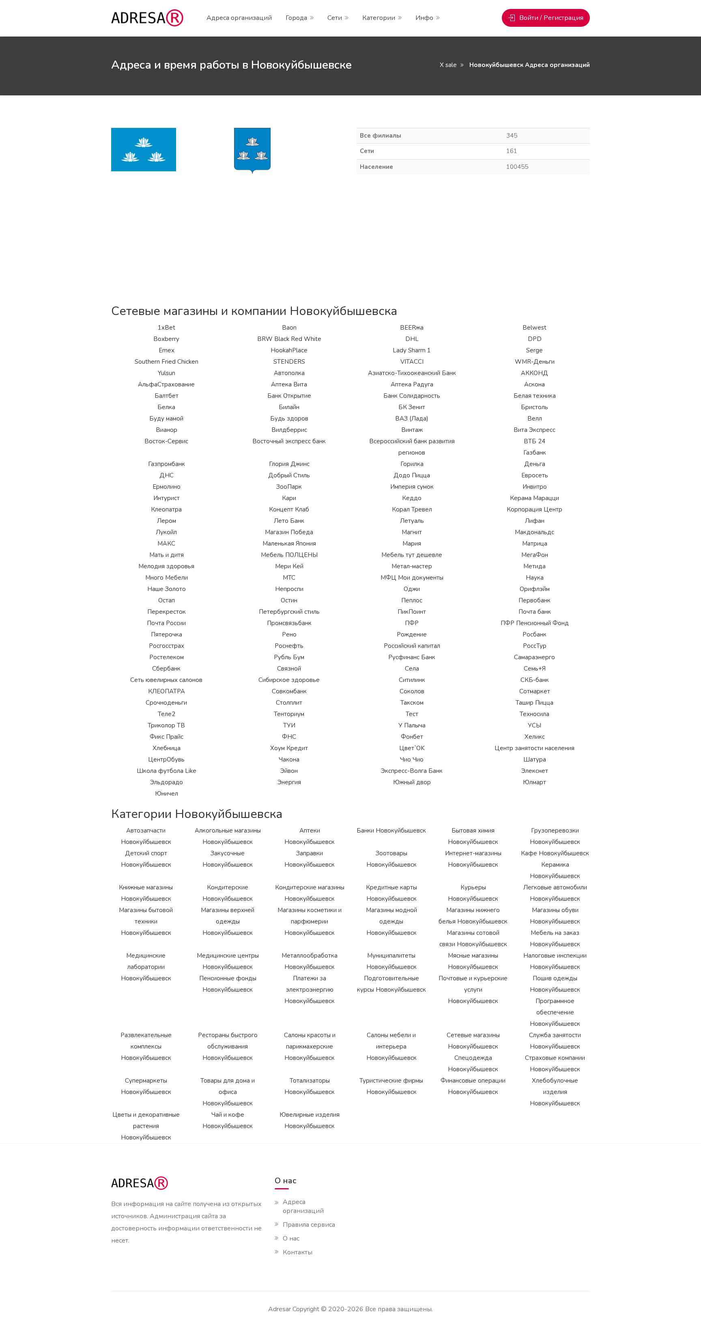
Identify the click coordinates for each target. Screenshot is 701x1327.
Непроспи (289, 589)
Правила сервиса (309, 1224)
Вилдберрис (289, 430)
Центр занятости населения (534, 748)
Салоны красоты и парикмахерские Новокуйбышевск (309, 1046)
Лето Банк (289, 521)
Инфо (424, 17)
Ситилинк (412, 680)
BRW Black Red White (289, 339)
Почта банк (534, 612)
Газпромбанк (166, 464)
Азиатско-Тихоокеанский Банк (412, 373)
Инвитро (535, 487)
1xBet (166, 328)
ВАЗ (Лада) (411, 418)
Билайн (289, 407)
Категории (378, 17)
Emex (166, 350)
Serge (534, 350)
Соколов (412, 691)
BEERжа (412, 328)
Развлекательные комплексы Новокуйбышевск (146, 1046)
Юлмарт (534, 782)
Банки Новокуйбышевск (391, 830)
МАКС (166, 543)
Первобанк (534, 600)
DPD (535, 339)
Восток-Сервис (166, 441)
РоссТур (534, 646)
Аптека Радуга (412, 384)
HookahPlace (289, 350)
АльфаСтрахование (166, 384)
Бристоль (534, 407)
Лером (166, 521)
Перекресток (166, 612)
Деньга (534, 464)
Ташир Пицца (534, 703)
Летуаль (412, 521)
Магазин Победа (289, 532)
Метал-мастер (411, 566)
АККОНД (534, 373)
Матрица (534, 543)
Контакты (297, 1252)
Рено (289, 634)
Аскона (534, 384)
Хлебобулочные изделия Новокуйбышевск (555, 1092)
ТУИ (289, 725)
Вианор (166, 430)
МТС (289, 578)
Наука (535, 578)
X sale (448, 65)
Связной (289, 669)
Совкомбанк (289, 691)
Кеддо (411, 498)
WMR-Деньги (535, 362)
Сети (334, 17)
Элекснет (534, 771)
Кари (289, 498)
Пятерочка (166, 634)
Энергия (289, 782)
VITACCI (412, 362)
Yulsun (166, 373)
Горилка (412, 464)
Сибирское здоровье (289, 680)
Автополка (289, 373)
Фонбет (412, 737)
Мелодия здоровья (166, 566)
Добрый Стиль (289, 475)
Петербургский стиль (289, 612)
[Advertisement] (350, 239)
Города (296, 17)
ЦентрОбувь (166, 759)
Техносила (534, 714)
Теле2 (166, 714)
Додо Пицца (412, 475)
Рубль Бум (289, 657)
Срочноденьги (166, 703)
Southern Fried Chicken (166, 362)
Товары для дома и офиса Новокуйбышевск (227, 1092)
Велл (534, 418)
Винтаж (412, 430)
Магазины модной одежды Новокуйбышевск (391, 921)
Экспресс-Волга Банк (412, 771)
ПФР (412, 623)
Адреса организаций (239, 17)
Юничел (166, 794)
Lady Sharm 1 (412, 350)
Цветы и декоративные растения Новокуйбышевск (146, 1126)
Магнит (412, 532)
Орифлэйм (535, 589)
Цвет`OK (412, 748)
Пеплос (411, 600)
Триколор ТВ (166, 725)
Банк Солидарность (411, 396)
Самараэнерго (534, 657)
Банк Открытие (289, 396)
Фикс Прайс (166, 737)
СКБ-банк (534, 680)
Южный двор (412, 782)
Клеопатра (166, 509)
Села (412, 669)
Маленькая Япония (289, 543)
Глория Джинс (289, 464)
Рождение (412, 634)
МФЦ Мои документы (412, 578)
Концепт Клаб (289, 509)
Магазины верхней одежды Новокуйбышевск (227, 921)
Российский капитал (412, 646)
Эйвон (289, 771)
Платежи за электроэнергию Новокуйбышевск (309, 989)
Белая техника (535, 396)
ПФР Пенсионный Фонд (535, 623)
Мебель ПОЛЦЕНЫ (289, 555)
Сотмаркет (534, 691)
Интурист (166, 498)
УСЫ (534, 725)
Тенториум (289, 714)
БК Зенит (411, 407)
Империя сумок (412, 487)
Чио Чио (412, 759)
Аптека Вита (289, 384)
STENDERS (289, 362)
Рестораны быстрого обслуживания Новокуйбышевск (228, 1046)
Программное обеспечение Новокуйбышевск (555, 1012)
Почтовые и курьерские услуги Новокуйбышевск (473, 989)
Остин (289, 600)
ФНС (289, 737)
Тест (412, 714)
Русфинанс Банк (411, 657)
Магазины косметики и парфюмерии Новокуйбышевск (309, 921)
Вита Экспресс (534, 430)
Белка (166, 407)
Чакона (289, 759)
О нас (291, 1238)
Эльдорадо (166, 782)
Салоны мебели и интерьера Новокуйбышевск (391, 1046)
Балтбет (166, 396)
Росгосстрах (166, 646)
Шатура (534, 759)
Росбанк (534, 634)
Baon (289, 328)
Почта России (166, 623)
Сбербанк (166, 669)
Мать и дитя (166, 555)
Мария (411, 543)
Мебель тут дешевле (411, 555)
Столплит (289, 703)
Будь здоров (289, 418)
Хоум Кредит (289, 748)
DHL (412, 339)
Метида (534, 566)
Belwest (534, 328)
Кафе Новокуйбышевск (555, 853)
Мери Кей (289, 566)
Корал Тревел (412, 509)
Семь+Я (535, 669)
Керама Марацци (534, 498)
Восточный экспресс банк (289, 441)
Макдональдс (534, 532)
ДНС (166, 475)
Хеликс (535, 737)
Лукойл (166, 532)
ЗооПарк (289, 487)
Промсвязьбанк (289, 623)
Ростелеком (166, 657)
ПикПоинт (412, 612)
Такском (412, 703)
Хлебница (167, 748)
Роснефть (289, 646)
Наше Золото (166, 589)
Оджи (412, 589)
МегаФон (534, 555)
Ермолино (167, 487)
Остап (166, 600)
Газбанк (534, 453)
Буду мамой (166, 418)
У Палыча (412, 725)
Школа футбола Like (166, 771)
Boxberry (166, 339)
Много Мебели (166, 578)
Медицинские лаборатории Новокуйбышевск (146, 967)
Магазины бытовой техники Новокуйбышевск (146, 921)
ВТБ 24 (534, 441)
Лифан (534, 521)
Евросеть (534, 475)
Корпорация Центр (534, 509)
